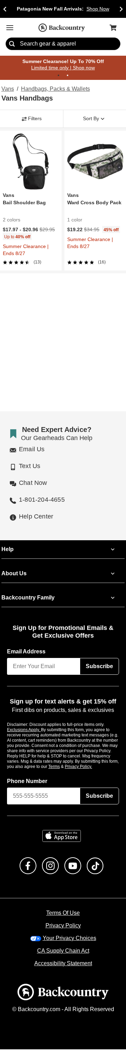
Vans (7, 89)
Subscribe (99, 667)
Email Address (26, 652)
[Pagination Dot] (58, 75)
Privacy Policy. (88, 767)
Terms (63, 767)
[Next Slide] (121, 9)
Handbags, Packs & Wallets (54, 89)
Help (7, 550)
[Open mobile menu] (10, 27)
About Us (13, 574)
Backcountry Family (28, 598)
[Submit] (12, 44)
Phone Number (27, 781)
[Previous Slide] (5, 9)
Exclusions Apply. (24, 730)
